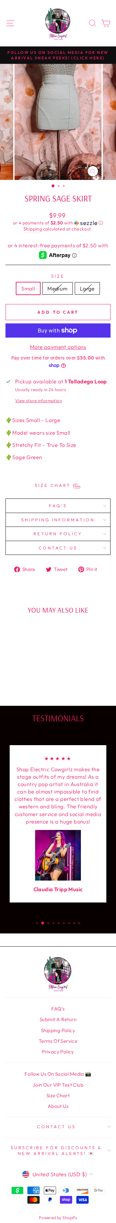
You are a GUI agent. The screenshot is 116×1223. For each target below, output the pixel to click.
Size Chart (58, 1095)
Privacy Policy (58, 1052)
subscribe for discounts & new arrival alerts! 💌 (56, 1150)
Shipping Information (58, 519)
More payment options (58, 346)
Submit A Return (58, 1019)
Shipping (33, 229)
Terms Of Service (58, 1041)
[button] (58, 223)
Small (28, 288)
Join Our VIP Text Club (58, 1085)
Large (87, 288)
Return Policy (58, 533)
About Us (58, 1106)
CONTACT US (56, 1126)
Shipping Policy (58, 1030)
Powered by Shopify (58, 1217)
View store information (38, 400)
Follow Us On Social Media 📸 (57, 1074)
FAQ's (58, 505)
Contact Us (58, 547)
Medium (57, 288)
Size (58, 276)
